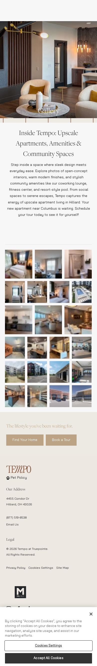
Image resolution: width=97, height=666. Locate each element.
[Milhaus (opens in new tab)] (20, 592)
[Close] (91, 614)
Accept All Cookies (48, 658)
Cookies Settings (40, 568)
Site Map (62, 568)
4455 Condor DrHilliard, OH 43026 (19, 501)
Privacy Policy (15, 568)
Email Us (12, 524)
